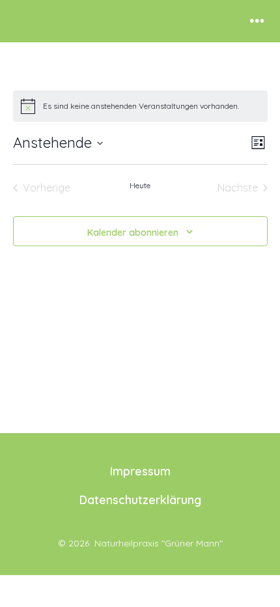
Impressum (140, 471)
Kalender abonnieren (132, 232)
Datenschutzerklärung (140, 499)
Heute (140, 185)
